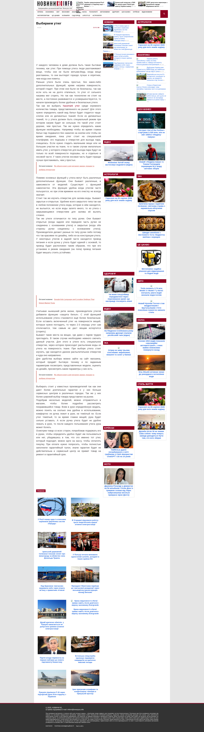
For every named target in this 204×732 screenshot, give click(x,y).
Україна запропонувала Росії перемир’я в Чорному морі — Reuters (94, 4)
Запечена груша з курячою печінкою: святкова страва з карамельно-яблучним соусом (151, 207)
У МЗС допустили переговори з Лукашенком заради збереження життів (156, 4)
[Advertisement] (68, 47)
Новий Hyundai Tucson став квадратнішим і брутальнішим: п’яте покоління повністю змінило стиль (151, 307)
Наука (84, 12)
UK (98, 27)
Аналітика (76, 12)
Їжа (106, 343)
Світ (58, 12)
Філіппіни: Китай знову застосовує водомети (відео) (118, 163)
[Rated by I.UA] (153, 728)
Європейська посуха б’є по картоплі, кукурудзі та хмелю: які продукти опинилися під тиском (156, 77)
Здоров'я (115, 12)
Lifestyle (86, 15)
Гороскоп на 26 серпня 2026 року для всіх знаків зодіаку (119, 199)
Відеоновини (147, 12)
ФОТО (107, 464)
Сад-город (76, 15)
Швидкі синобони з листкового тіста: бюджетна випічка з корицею (151, 235)
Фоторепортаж (43, 15)
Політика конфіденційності (64, 726)
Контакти (49, 726)
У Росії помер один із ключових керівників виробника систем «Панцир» (121, 28)
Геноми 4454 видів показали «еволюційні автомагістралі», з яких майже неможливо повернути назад (151, 345)
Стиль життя (145, 384)
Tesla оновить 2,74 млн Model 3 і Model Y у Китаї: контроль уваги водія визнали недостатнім (151, 291)
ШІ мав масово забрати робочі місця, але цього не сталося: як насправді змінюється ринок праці (156, 97)
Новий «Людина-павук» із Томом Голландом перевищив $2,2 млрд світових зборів (151, 165)
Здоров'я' (110, 274)
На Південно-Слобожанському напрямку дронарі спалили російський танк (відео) (118, 333)
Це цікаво (56, 15)
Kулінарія (65, 15)
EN (94, 27)
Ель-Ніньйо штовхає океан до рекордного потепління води (151, 374)
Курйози (136, 12)
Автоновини (105, 12)
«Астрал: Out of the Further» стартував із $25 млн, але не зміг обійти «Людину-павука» (151, 133)
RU (96, 27)
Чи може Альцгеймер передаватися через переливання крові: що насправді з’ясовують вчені (119, 297)
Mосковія (65, 12)
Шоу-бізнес (126, 12)
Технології (93, 12)
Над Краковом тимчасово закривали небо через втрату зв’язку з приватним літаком (124, 66)
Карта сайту (79, 726)
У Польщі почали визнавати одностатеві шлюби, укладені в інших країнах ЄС (124, 57)
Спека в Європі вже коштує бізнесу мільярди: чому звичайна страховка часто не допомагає (151, 87)
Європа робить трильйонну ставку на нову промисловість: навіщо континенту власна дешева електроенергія (149, 61)
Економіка (50, 12)
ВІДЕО (107, 142)
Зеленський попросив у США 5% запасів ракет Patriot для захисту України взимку (125, 4)
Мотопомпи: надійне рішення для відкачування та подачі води (151, 271)
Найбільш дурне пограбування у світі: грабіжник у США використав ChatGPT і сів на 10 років (119, 453)
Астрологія (97, 15)
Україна (40, 12)
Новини (41, 491)
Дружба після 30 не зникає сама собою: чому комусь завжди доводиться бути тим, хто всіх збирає (151, 434)
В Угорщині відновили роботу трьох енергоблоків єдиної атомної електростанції (123, 37)
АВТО (140, 281)
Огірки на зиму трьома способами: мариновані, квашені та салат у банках (118, 352)
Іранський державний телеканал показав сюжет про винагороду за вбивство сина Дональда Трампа (118, 47)
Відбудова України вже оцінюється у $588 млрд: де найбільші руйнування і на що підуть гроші (150, 69)
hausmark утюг (71, 105)
